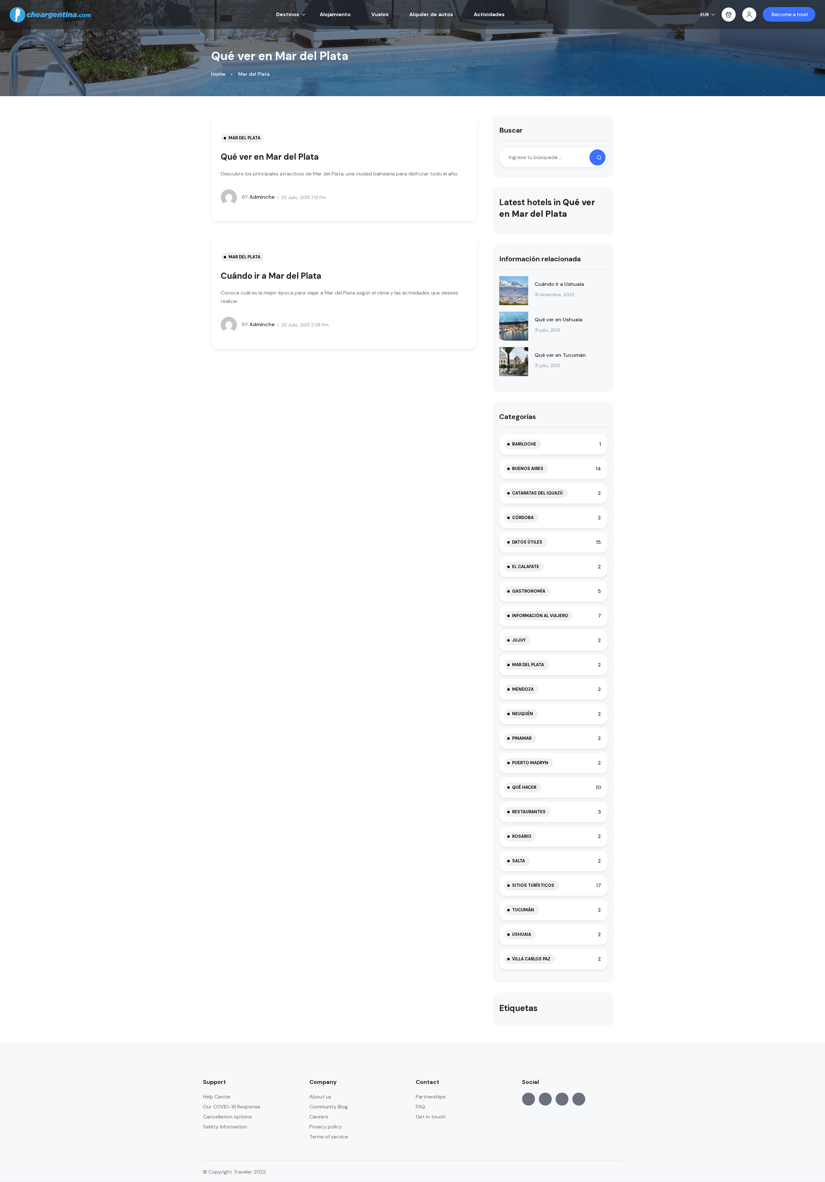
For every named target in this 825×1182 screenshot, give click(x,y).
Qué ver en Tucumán (560, 355)
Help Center (217, 1096)
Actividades (489, 14)
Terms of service (328, 1136)
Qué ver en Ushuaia (558, 319)
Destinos (287, 14)
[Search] (597, 157)
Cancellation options (227, 1116)
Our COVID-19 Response (231, 1106)
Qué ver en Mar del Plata (270, 156)
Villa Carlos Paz (531, 959)
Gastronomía (528, 591)
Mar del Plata (254, 74)
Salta (518, 861)
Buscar (511, 130)
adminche (258, 197)
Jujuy (519, 640)
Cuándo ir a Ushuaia (559, 284)
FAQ (420, 1106)
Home (218, 74)
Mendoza (523, 689)
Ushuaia (521, 934)
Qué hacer (524, 787)
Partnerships (431, 1096)
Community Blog (328, 1106)
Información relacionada (540, 259)
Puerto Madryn (530, 763)
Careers (318, 1116)
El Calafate (525, 566)
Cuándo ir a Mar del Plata (271, 275)
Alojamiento (335, 14)
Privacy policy (325, 1126)
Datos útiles (527, 542)
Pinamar (521, 738)
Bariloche (524, 444)
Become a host (790, 14)
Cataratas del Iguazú (537, 493)
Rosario (521, 836)
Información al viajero (540, 615)
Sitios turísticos (533, 885)
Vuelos (380, 14)
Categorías (517, 416)
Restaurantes (529, 812)
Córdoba (523, 517)
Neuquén (522, 713)
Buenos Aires (527, 468)
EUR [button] (704, 14)
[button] (729, 14)
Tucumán (523, 910)
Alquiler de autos (431, 14)
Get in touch (430, 1116)
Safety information (225, 1126)
